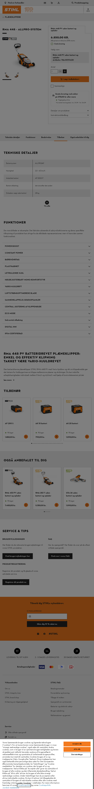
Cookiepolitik (44, 785)
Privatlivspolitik (24, 785)
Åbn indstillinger (77, 755)
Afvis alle (77, 749)
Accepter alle (77, 744)
